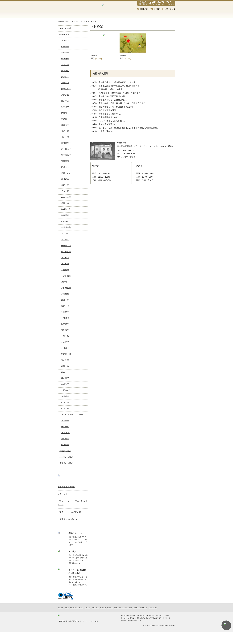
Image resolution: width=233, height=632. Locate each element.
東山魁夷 (65, 360)
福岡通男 (65, 215)
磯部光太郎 (66, 246)
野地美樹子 (66, 89)
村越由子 (65, 119)
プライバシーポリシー (140, 607)
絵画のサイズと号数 (66, 487)
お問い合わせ (168, 9)
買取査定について (74, 563)
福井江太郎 (66, 209)
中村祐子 (65, 342)
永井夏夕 (65, 348)
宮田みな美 (66, 390)
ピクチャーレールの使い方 (69, 512)
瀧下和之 (65, 40)
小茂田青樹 (66, 276)
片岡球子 (65, 282)
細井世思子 (66, 143)
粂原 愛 (65, 131)
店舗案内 (155, 9)
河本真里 (65, 71)
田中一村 (65, 427)
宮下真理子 (66, 155)
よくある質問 (167, 15)
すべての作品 (65, 28)
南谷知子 (65, 384)
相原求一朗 (66, 227)
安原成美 (65, 396)
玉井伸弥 (65, 318)
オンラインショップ (83, 15)
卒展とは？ (62, 494)
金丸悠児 (65, 59)
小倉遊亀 (65, 270)
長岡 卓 (65, 203)
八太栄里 (65, 95)
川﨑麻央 (65, 294)
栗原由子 (65, 77)
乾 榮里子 (66, 252)
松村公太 (65, 372)
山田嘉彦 (65, 221)
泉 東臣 (65, 240)
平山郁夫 (65, 439)
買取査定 (116, 15)
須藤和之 (65, 83)
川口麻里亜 (66, 288)
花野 (92, 58)
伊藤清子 (65, 47)
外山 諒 (65, 137)
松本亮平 (65, 107)
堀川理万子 (66, 149)
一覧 (85, 481)
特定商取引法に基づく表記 (123, 607)
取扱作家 (66, 15)
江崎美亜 (65, 125)
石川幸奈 (65, 233)
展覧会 (99, 15)
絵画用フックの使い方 (67, 519)
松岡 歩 (65, 366)
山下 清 (65, 402)
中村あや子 (66, 197)
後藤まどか (66, 173)
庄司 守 (65, 185)
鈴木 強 (65, 306)
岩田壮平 (65, 52)
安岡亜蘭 (65, 161)
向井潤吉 (65, 445)
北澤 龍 (65, 300)
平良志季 (65, 312)
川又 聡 (65, 65)
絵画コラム (150, 15)
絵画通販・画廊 (64, 21)
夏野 (121, 58)
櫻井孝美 (65, 179)
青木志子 (65, 421)
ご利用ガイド (143, 9)
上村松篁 (92, 21)
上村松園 (65, 258)
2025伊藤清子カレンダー (72, 414)
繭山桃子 (65, 378)
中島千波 (65, 336)
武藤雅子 (65, 113)
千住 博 (65, 191)
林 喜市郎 (65, 433)
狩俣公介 (65, 167)
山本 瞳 (65, 408)
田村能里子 (66, 324)
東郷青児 (65, 330)
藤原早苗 (65, 101)
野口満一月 (66, 354)
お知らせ (133, 15)
